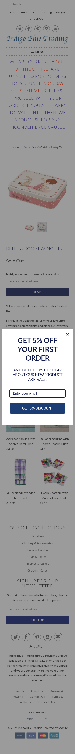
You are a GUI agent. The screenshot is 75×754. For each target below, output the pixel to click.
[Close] (67, 334)
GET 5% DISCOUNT (37, 408)
